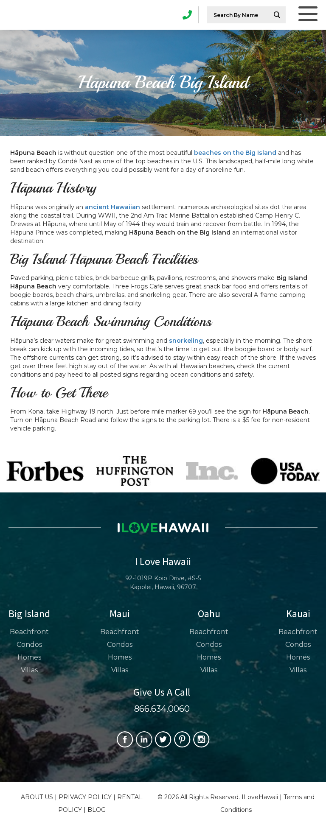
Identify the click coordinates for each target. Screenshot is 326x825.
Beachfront (29, 632)
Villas (29, 670)
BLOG (96, 810)
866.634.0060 (162, 709)
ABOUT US (37, 797)
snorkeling (186, 340)
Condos (29, 644)
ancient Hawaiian (112, 207)
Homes (29, 657)
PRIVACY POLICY (85, 797)
